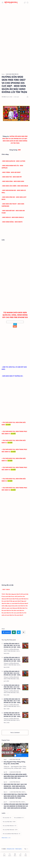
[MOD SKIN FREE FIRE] (15, 759)
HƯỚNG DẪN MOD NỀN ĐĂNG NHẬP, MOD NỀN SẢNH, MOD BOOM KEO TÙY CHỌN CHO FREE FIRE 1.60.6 (16, 776)
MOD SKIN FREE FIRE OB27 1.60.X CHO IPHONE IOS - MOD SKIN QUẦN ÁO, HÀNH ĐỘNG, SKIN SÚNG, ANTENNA (15, 786)
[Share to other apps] (24, 632)
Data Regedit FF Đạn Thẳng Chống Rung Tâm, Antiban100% (14, 762)
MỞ (15, 324)
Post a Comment (15, 732)
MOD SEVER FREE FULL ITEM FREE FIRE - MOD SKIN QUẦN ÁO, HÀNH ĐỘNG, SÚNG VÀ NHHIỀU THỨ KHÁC (16, 796)
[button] (24, 2)
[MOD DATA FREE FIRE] (15, 772)
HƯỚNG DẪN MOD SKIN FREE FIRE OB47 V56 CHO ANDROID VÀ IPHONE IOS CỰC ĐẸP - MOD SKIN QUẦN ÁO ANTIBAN (16, 806)
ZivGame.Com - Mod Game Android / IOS (18, 849)
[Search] (27, 2)
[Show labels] (6, 838)
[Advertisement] (15, 22)
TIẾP (15, 326)
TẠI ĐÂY (8, 424)
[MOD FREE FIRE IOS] (15, 782)
